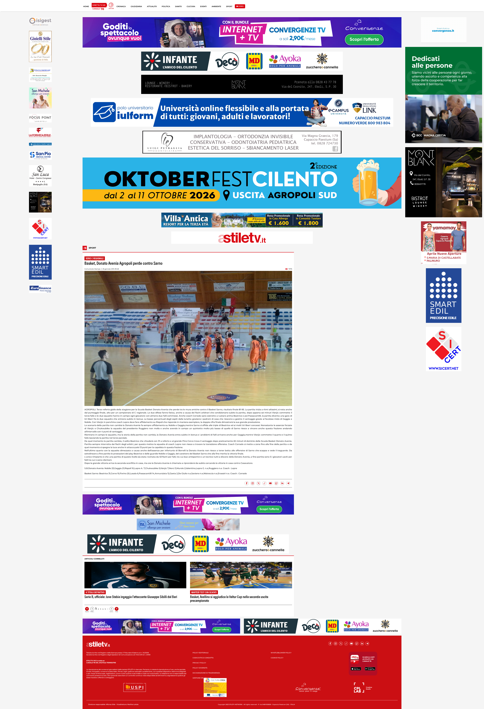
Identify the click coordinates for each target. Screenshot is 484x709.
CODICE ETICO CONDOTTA (203, 658)
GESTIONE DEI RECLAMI (202, 678)
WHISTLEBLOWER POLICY (281, 653)
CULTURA (191, 6)
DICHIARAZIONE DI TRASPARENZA (206, 673)
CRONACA (121, 6)
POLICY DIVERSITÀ (200, 668)
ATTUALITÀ (152, 6)
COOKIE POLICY (277, 658)
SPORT (229, 6)
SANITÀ (178, 6)
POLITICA (166, 6)
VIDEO (241, 6)
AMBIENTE (216, 6)
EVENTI (203, 6)
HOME (86, 6)
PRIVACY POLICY (199, 663)
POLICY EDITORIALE (200, 653)
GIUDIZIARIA (136, 6)
